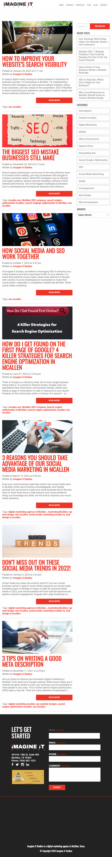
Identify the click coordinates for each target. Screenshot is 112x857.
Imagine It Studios (22, 74)
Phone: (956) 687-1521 (24, 760)
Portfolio (80, 4)
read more (54, 100)
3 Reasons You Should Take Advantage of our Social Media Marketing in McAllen (35, 463)
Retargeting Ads (87, 153)
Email (57, 743)
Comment (59, 766)
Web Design (85, 195)
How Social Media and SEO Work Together (33, 253)
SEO (81, 167)
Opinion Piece (86, 146)
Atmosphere (85, 110)
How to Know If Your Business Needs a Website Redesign (92, 70)
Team (89, 4)
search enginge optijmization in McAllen (46, 203)
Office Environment (89, 139)
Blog (95, 4)
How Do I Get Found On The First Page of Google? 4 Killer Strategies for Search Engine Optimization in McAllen (37, 355)
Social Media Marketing (91, 174)
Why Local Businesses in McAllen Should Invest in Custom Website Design (92, 95)
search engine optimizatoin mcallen (46, 409)
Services (70, 4)
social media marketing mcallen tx (47, 514)
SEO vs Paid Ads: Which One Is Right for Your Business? (91, 82)
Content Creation (87, 117)
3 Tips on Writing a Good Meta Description (32, 661)
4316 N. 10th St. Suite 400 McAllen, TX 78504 (25, 756)
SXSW (82, 181)
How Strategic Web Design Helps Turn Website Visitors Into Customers (93, 42)
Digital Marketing (88, 124)
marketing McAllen (58, 511)
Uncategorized (86, 188)
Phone (57, 754)
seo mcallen (14, 106)
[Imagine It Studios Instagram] (23, 764)
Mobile (82, 131)
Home (61, 4)
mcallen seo (14, 200)
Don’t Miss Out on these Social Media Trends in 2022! (36, 565)
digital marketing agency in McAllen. (27, 511)
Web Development (88, 202)
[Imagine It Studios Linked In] (28, 764)
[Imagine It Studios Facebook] (13, 764)
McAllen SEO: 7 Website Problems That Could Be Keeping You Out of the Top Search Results (93, 56)
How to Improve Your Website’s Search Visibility (34, 61)
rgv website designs (46, 704)
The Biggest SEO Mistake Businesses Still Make (30, 154)
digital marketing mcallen (21, 704)
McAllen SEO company (34, 200)
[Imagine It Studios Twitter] (18, 764)
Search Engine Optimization (93, 160)
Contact (103, 4)
